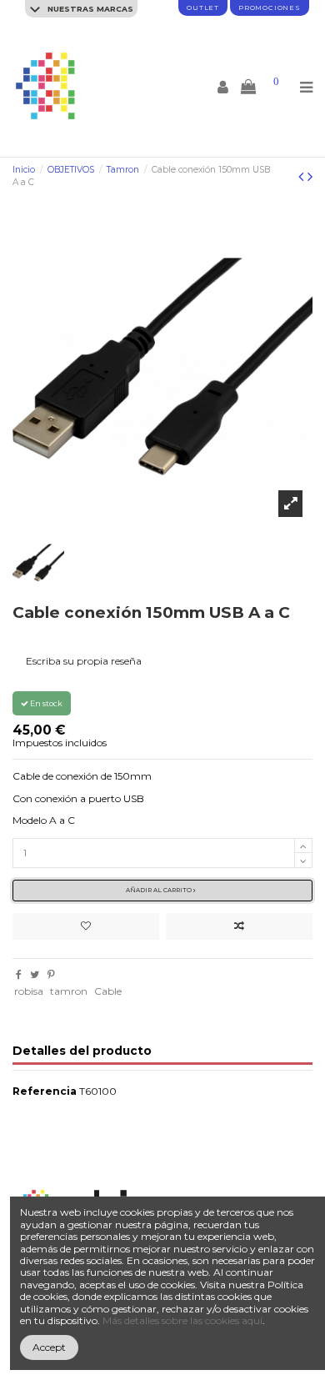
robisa (28, 991)
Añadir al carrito (159, 890)
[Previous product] (303, 177)
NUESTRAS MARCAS (89, 8)
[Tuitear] (34, 974)
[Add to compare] (239, 926)
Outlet (203, 7)
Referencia (44, 1091)
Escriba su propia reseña (84, 661)
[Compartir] (19, 974)
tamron (69, 991)
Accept (49, 1347)
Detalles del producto (82, 1051)
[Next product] (310, 177)
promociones (269, 7)
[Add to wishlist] (85, 926)
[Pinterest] (51, 974)
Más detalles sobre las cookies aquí (182, 1320)
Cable (108, 991)
